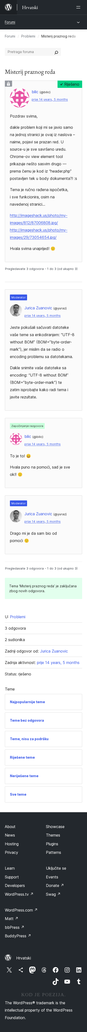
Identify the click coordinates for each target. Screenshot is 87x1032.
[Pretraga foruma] (56, 52)
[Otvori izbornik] (79, 7)
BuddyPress (18, 935)
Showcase (55, 826)
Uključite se (56, 868)
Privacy (11, 852)
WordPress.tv (19, 894)
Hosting (12, 843)
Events (52, 877)
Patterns (53, 852)
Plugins (52, 843)
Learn (10, 868)
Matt (11, 918)
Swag (53, 894)
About (10, 826)
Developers (15, 885)
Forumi (10, 22)
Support (12, 877)
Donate (55, 885)
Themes (53, 835)
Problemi (28, 36)
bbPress (14, 927)
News (10, 835)
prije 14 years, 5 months (50, 99)
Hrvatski (23, 958)
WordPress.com (21, 910)
